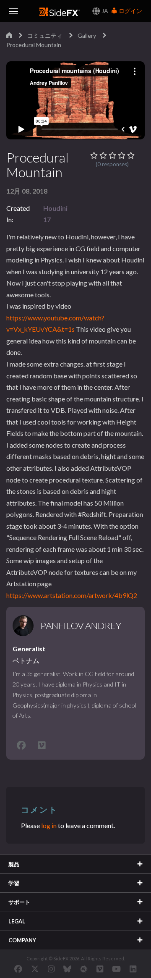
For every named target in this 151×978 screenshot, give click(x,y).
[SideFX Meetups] (84, 969)
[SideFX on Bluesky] (67, 969)
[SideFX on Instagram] (51, 969)
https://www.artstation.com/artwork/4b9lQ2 (71, 595)
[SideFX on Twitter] (35, 969)
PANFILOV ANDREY (80, 625)
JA (104, 10)
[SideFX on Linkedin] (133, 969)
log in (49, 825)
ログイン (129, 10)
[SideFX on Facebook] (18, 969)
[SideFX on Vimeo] (99, 969)
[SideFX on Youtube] (116, 969)
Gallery (87, 35)
